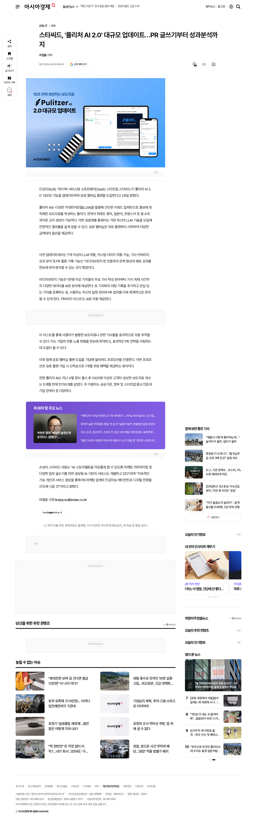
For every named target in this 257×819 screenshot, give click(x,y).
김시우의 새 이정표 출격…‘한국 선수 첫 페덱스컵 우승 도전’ (205, 735)
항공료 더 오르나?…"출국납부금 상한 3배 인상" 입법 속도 (223, 456)
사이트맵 (151, 786)
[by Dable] (169, 624)
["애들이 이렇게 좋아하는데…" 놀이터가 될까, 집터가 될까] (194, 445)
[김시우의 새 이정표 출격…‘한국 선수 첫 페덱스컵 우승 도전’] (232, 738)
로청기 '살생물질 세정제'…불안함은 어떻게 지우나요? (68, 726)
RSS (97, 786)
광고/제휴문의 (34, 786)
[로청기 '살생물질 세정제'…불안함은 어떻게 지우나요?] (30, 735)
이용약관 (127, 786)
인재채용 (49, 786)
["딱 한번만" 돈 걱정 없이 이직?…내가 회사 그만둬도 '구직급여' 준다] (30, 757)
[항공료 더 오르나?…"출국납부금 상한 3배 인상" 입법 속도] (194, 461)
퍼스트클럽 (62, 786)
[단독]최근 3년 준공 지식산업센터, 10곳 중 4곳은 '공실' (223, 488)
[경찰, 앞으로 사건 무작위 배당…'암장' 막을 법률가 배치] (114, 757)
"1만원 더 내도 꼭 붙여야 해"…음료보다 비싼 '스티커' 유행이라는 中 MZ (204, 719)
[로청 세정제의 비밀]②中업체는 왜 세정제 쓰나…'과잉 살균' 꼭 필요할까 (205, 702)
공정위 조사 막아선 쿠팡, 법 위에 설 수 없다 (153, 726)
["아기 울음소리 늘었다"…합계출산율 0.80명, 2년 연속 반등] (194, 510)
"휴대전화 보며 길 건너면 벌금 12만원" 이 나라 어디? (68, 681)
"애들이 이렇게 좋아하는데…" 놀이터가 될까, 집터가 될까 (223, 439)
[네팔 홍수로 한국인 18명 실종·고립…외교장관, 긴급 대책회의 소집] (114, 689)
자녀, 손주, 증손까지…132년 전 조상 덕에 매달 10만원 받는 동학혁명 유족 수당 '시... (119, 432)
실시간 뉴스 (68, 6)
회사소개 (20, 786)
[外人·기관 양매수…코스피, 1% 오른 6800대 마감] (194, 477)
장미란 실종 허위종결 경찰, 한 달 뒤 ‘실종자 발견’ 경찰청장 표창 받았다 (118, 424)
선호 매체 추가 (80, 64)
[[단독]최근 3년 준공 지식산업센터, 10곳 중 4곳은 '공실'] (194, 494)
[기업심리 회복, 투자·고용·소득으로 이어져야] (114, 712)
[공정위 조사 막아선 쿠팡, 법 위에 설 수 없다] (114, 735)
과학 (53, 26)
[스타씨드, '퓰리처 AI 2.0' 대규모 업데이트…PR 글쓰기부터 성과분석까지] (95, 122)
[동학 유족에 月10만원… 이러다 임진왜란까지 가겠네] (30, 712)
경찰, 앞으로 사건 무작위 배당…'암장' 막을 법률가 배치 (151, 749)
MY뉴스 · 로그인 (215, 6)
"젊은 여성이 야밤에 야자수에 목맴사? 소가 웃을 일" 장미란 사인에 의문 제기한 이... (119, 440)
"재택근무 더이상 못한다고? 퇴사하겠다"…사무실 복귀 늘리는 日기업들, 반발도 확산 (119, 416)
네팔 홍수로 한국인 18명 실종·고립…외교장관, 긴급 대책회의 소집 (153, 681)
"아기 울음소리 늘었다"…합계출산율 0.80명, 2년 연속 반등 (223, 505)
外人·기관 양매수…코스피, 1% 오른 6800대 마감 (223, 472)
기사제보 (87, 786)
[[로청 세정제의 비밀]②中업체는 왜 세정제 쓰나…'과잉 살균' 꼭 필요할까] (232, 705)
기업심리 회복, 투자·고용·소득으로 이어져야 (154, 703)
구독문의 (75, 786)
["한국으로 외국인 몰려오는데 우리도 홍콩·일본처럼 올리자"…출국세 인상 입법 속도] (232, 754)
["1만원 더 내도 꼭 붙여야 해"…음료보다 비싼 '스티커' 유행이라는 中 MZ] (232, 722)
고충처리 (139, 786)
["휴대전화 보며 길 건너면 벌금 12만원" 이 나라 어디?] (30, 689)
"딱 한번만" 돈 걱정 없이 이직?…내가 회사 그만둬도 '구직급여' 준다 (68, 749)
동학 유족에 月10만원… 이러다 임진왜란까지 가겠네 (69, 703)
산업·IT (43, 26)
